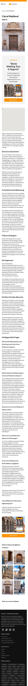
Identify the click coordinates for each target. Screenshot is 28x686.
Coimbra (4, 669)
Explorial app (4, 636)
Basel (9, 666)
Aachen (4, 664)
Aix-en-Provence (12, 664)
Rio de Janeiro (6, 682)
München (22, 677)
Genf (3, 671)
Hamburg (15, 671)
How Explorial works (6, 638)
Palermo (3, 680)
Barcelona (4, 666)
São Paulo (21, 684)
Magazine (3, 657)
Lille (3, 673)
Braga (23, 666)
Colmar (10, 669)
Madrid (22, 673)
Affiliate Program (5, 655)
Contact (3, 653)
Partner (3, 649)
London (16, 673)
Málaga (16, 677)
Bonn (19, 666)
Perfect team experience (7, 640)
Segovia (4, 19)
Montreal (4, 677)
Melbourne (12, 675)
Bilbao (14, 666)
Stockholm (5, 684)
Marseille (5, 675)
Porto (18, 680)
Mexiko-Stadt (21, 675)
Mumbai (10, 677)
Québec (22, 680)
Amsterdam (21, 664)
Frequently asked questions (7, 642)
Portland (13, 680)
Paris (8, 680)
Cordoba (16, 669)
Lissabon (9, 673)
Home (3, 11)
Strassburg (13, 684)
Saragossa (22, 682)
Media (2, 651)
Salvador (14, 682)
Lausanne (22, 671)
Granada (9, 671)
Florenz (22, 669)
